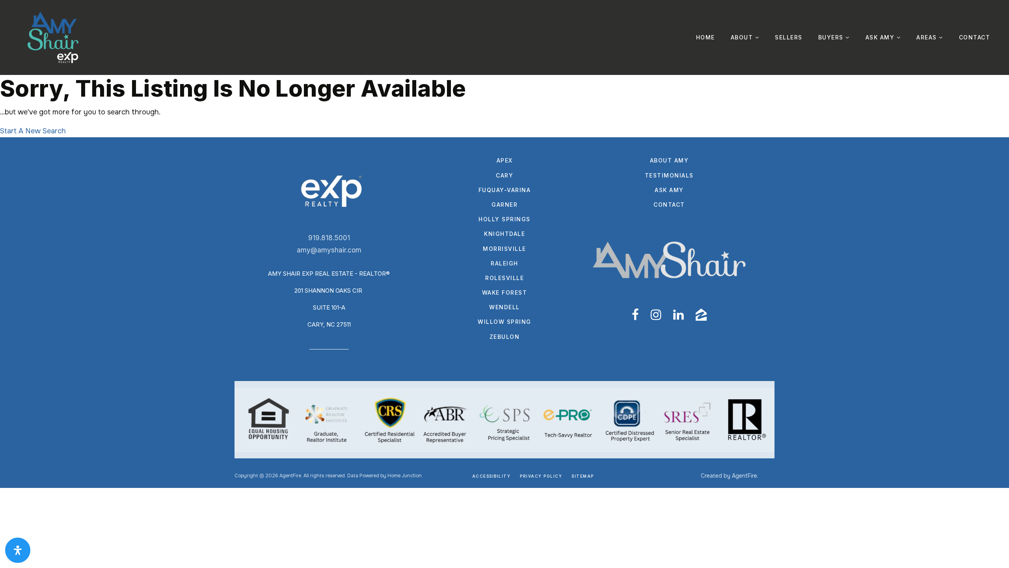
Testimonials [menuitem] (669, 175)
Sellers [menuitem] (788, 37)
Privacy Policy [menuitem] (541, 476)
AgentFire (744, 475)
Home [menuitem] (705, 37)
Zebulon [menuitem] (505, 336)
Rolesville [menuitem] (504, 278)
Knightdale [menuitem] (504, 233)
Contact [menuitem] (974, 37)
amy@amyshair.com (329, 250)
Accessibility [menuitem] (491, 476)
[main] (504, 106)
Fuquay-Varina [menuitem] (504, 190)
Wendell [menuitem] (504, 307)
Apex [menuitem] (505, 160)
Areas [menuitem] (927, 37)
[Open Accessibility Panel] (18, 550)
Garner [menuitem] (504, 204)
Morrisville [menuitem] (504, 248)
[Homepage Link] (53, 37)
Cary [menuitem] (504, 175)
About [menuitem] (743, 37)
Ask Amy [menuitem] (881, 37)
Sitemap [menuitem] (583, 476)
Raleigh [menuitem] (504, 263)
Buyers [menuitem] (832, 37)
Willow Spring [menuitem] (504, 321)
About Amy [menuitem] (669, 160)
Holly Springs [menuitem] (504, 219)
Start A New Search (33, 131)
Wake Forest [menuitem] (504, 292)
